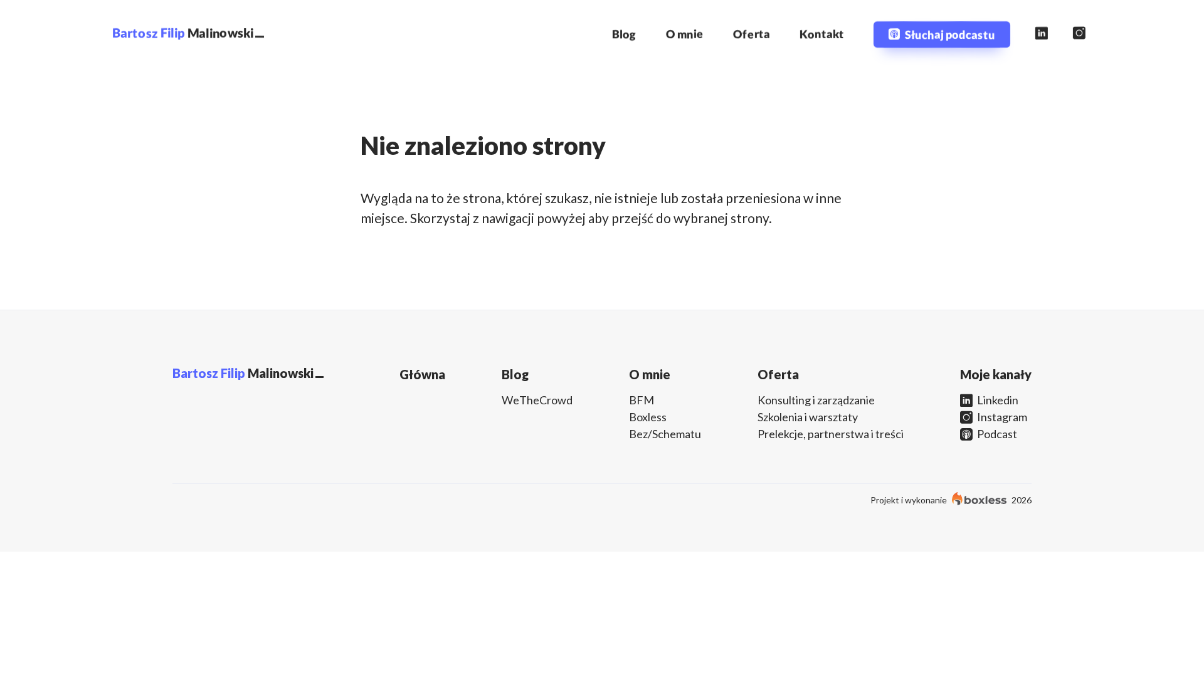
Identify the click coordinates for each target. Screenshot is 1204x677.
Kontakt (822, 34)
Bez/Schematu (665, 434)
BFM (641, 400)
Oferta (751, 34)
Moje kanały (996, 374)
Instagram (1001, 417)
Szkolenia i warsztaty (808, 417)
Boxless (648, 417)
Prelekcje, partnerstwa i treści (831, 434)
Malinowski (182, 32)
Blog (624, 34)
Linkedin (996, 400)
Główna (422, 374)
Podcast (996, 434)
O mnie (685, 34)
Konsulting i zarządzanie (816, 400)
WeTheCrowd (537, 400)
